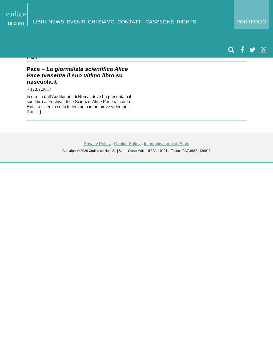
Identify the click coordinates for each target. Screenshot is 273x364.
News (56, 22)
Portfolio (251, 22)
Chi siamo (101, 22)
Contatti (130, 22)
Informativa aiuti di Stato (166, 143)
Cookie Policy (127, 143)
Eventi (76, 22)
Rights (186, 22)
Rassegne (159, 22)
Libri (39, 22)
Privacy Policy (97, 143)
